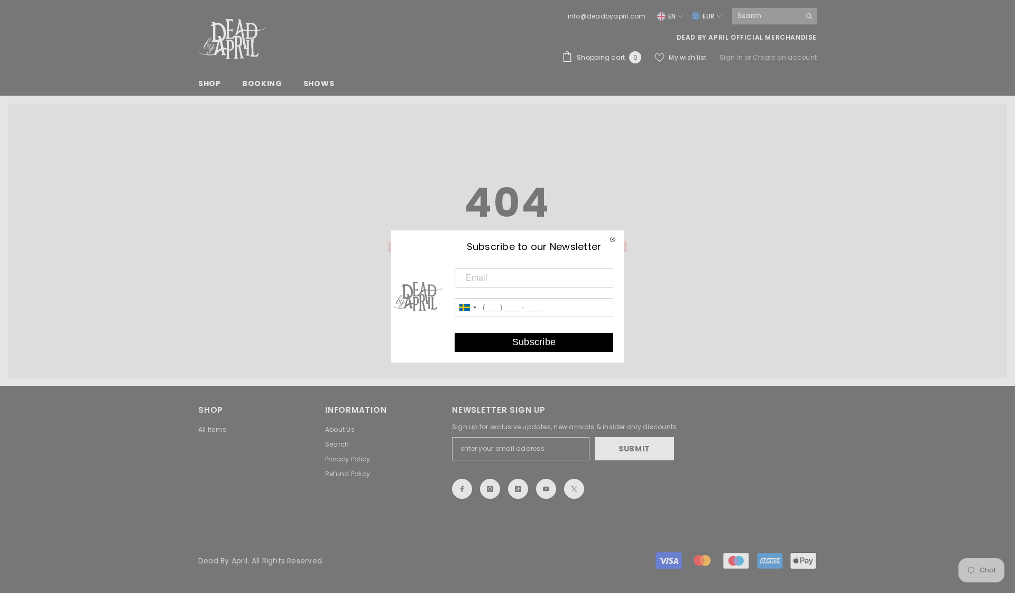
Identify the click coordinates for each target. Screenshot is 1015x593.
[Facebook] (462, 489)
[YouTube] (546, 489)
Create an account (785, 57)
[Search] (774, 16)
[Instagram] (490, 489)
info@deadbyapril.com (607, 16)
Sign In (731, 57)
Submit (634, 448)
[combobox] (766, 16)
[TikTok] (518, 489)
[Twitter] (574, 489)
